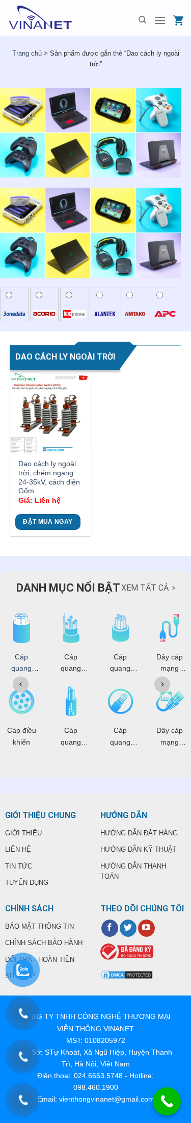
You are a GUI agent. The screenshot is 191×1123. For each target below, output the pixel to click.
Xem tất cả (145, 588)
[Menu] (160, 20)
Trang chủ (27, 53)
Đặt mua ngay (47, 521)
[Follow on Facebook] (109, 928)
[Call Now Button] (167, 1101)
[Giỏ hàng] (178, 20)
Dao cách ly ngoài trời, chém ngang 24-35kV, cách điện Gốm (49, 477)
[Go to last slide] (21, 685)
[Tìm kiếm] (142, 20)
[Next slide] (162, 685)
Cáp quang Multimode (21, 668)
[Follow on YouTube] (146, 928)
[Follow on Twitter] (128, 928)
